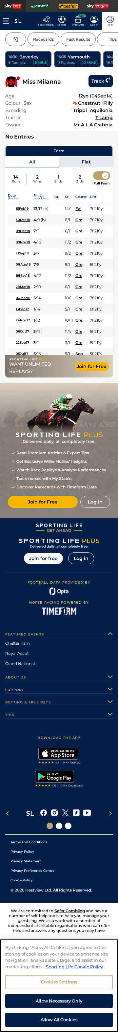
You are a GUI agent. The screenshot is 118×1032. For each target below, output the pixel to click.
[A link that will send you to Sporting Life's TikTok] (76, 813)
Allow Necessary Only (59, 1000)
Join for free (43, 558)
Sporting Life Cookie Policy (74, 966)
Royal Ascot (17, 653)
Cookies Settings (59, 981)
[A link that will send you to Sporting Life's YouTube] (87, 813)
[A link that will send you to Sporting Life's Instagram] (54, 813)
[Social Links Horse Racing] (59, 826)
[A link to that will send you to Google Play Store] (59, 779)
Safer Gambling (69, 910)
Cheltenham (17, 643)
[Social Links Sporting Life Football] (68, 826)
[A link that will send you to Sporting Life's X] (65, 813)
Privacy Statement (26, 861)
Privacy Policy (22, 851)
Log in (81, 558)
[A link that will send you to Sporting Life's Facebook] (43, 813)
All (32, 162)
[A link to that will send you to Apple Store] (59, 756)
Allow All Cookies (59, 1019)
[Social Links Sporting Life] (50, 826)
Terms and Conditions (28, 842)
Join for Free (92, 366)
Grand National (20, 663)
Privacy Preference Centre (32, 871)
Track (97, 81)
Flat (86, 162)
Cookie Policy (21, 880)
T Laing (104, 117)
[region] (59, 985)
